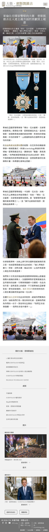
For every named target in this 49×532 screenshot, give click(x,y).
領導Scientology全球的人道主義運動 (19, 371)
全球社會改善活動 (12, 419)
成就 (24, 385)
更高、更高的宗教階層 (13, 406)
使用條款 (38, 530)
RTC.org (15, 523)
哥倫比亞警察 (12, 297)
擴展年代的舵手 (11, 410)
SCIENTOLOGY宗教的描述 (14, 376)
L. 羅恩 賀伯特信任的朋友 (14, 358)
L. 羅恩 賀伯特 (26, 288)
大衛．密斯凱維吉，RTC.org (25, 524)
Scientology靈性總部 (14, 397)
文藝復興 (9, 393)
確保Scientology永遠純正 (15, 363)
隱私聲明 (22, 530)
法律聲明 (45, 530)
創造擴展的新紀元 (12, 367)
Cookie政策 (30, 530)
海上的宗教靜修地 (12, 402)
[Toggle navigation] (45, 4)
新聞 (24, 11)
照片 (24, 425)
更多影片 (24, 504)
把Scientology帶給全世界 (15, 415)
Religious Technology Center (17, 380)
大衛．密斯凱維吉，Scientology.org (39, 525)
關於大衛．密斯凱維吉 (24, 351)
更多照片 (24, 462)
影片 (24, 467)
